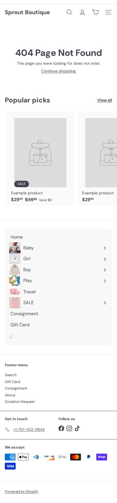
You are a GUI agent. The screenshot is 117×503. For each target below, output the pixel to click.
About (10, 395)
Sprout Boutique (27, 12)
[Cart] (95, 12)
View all (104, 100)
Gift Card (12, 381)
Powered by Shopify (21, 491)
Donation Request (20, 401)
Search (10, 374)
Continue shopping (58, 70)
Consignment (16, 388)
